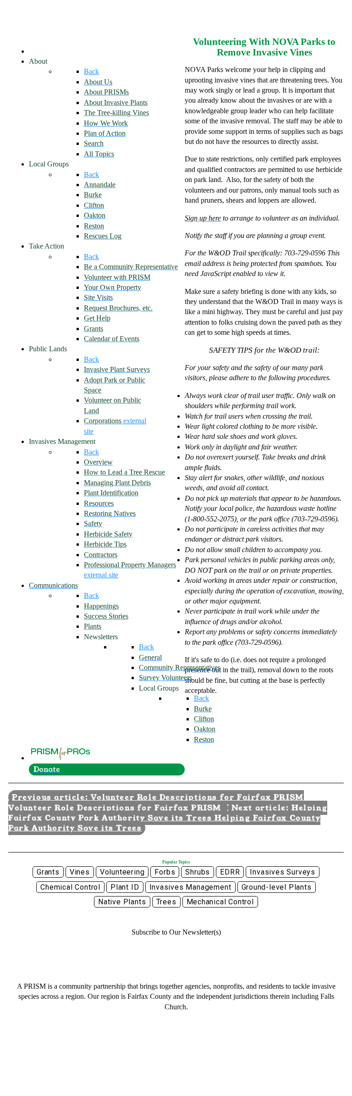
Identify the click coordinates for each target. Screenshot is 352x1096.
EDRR (230, 872)
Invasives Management (190, 887)
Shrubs (197, 872)
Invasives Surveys (282, 872)
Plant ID (124, 887)
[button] (176, 932)
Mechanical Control (220, 901)
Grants (48, 872)
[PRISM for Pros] (61, 758)
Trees (166, 901)
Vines (80, 872)
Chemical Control (70, 887)
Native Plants (122, 901)
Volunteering (122, 872)
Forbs (164, 872)
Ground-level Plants (277, 887)
